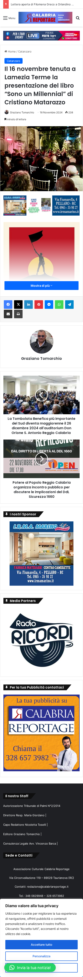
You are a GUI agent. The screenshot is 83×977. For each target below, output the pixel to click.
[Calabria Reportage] (45, 18)
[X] (18, 304)
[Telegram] (69, 304)
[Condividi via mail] (8, 314)
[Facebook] (8, 304)
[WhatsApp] (59, 304)
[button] (30, 967)
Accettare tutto (41, 944)
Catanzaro (24, 51)
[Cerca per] (78, 19)
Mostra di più (40, 285)
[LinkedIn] (28, 304)
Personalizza (41, 956)
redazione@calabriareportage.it (48, 886)
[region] (41, 938)
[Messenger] (49, 304)
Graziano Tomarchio (22, 112)
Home (11, 51)
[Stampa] (18, 314)
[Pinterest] (38, 304)
